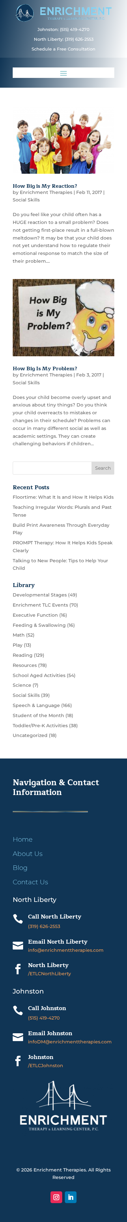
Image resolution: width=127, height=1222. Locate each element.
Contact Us (30, 882)
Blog (20, 868)
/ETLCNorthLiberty (49, 974)
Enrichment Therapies (46, 192)
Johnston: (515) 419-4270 (63, 29)
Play (17, 645)
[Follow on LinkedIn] (71, 1197)
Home (23, 839)
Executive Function (35, 615)
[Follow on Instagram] (56, 1197)
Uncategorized (30, 735)
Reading (23, 655)
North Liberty (48, 965)
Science (22, 685)
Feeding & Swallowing (39, 625)
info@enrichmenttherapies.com (66, 950)
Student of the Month (38, 715)
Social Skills (26, 200)
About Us (28, 854)
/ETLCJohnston (45, 1065)
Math (19, 635)
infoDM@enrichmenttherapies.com (70, 1042)
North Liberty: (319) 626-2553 (63, 39)
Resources (25, 665)
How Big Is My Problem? (45, 368)
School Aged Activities (39, 675)
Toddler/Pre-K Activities (40, 726)
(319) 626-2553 (44, 926)
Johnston (40, 1057)
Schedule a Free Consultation (63, 49)
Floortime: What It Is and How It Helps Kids (63, 497)
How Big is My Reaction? (45, 186)
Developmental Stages (40, 595)
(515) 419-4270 (44, 1018)
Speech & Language (36, 705)
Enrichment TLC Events (40, 605)
